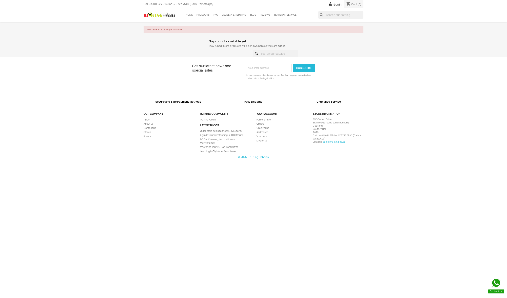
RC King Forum (208, 119)
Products (203, 14)
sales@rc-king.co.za (334, 141)
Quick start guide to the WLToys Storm (221, 131)
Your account (266, 114)
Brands (147, 136)
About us (148, 123)
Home (189, 14)
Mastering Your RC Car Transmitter (219, 147)
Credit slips (262, 128)
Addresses (262, 132)
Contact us (150, 128)
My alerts (261, 140)
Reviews (265, 14)
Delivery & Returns (234, 14)
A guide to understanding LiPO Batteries (221, 135)
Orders (260, 123)
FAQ (215, 14)
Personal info (263, 119)
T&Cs (253, 14)
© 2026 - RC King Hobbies (253, 157)
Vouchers (261, 136)
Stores (147, 132)
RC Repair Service (285, 14)
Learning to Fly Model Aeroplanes (218, 151)
